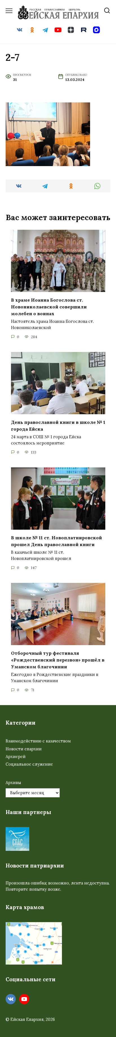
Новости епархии (24, 749)
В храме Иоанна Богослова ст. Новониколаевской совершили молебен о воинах (49, 306)
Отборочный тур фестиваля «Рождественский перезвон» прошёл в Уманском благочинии (57, 659)
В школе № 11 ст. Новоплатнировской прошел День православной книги (56, 541)
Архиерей (16, 756)
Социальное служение (29, 764)
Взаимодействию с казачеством (38, 741)
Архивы (13, 782)
